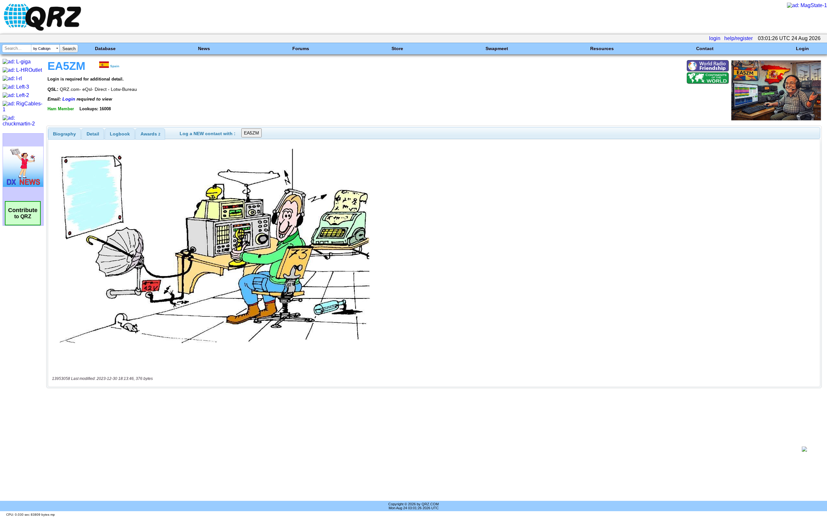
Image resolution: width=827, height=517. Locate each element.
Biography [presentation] (64, 133)
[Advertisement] (422, 449)
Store (397, 48)
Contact (705, 48)
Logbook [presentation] (120, 133)
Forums (300, 48)
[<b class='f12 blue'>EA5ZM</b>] (776, 119)
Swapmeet (497, 48)
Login (802, 48)
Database (105, 48)
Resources (602, 48)
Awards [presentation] (150, 133)
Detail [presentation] (93, 133)
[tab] (64, 133)
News (204, 48)
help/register (738, 38)
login (714, 38)
